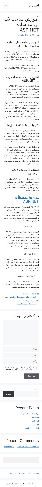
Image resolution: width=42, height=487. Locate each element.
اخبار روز (34, 5)
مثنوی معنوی (34, 417)
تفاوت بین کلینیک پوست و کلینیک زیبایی (24, 473)
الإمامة (36, 424)
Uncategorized (29, 294)
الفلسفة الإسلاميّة (32, 428)
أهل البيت (35, 421)
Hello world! (9, 447)
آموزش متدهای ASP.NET (27, 199)
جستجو (36, 390)
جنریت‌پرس (9, 483)
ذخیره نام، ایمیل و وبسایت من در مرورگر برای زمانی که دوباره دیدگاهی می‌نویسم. (21, 367)
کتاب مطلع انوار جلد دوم (26, 304)
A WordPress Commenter (28, 447)
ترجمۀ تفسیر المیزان (31, 413)
